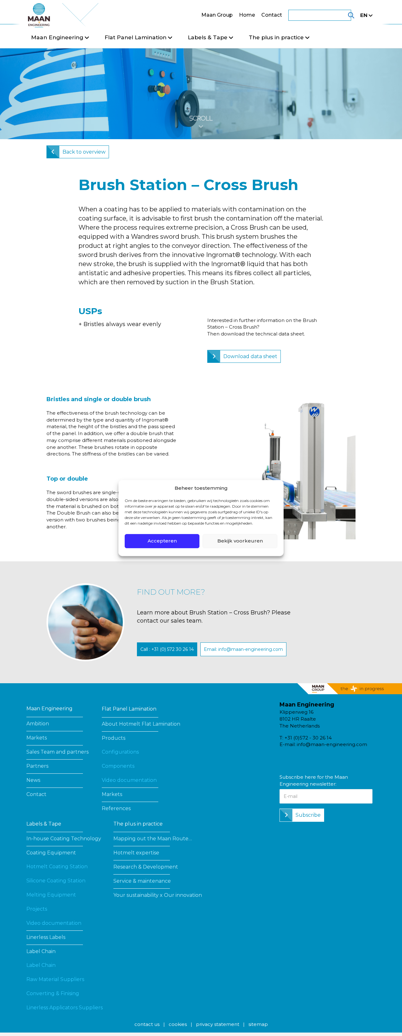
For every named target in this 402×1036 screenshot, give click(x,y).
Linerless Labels (45, 937)
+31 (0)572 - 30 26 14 (308, 738)
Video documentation (129, 780)
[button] (167, 649)
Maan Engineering (49, 709)
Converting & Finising (52, 993)
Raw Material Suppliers (55, 979)
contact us (147, 1024)
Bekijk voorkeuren (240, 541)
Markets (36, 738)
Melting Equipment (51, 895)
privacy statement (217, 1024)
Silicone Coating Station (55, 881)
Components (118, 766)
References (116, 808)
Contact (271, 15)
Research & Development (145, 867)
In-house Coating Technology (63, 839)
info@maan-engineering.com (332, 744)
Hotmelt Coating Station (57, 867)
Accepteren (162, 541)
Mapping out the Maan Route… (152, 839)
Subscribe (308, 815)
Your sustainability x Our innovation (157, 895)
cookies (178, 1024)
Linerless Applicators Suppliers (64, 1008)
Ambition (37, 724)
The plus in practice (138, 824)
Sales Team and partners (57, 752)
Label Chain (41, 951)
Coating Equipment (51, 853)
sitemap (258, 1024)
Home (247, 15)
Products (113, 738)
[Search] (343, 15)
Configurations (120, 752)
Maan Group (217, 15)
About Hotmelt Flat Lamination (141, 724)
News (33, 780)
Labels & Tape (43, 824)
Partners (37, 766)
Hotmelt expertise (136, 853)
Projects (36, 909)
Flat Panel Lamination (129, 709)
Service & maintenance (142, 881)
